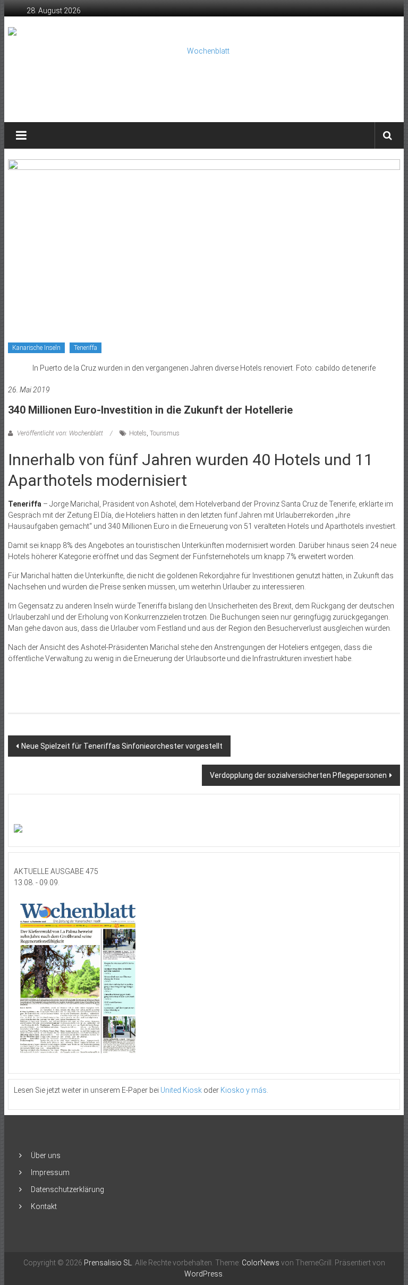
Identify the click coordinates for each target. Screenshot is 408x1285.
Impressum (50, 1172)
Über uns (46, 1155)
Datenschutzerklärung (67, 1189)
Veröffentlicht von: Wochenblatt (60, 433)
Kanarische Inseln (36, 348)
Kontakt (44, 1206)
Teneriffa (85, 348)
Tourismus (165, 433)
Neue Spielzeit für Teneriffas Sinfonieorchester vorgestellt (122, 746)
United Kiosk (181, 1090)
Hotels (138, 433)
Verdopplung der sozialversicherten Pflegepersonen (298, 775)
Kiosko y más (243, 1090)
